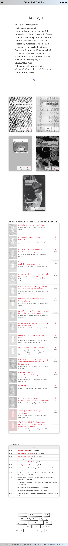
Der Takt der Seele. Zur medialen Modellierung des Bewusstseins (30, 263)
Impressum (60, 544)
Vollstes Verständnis (23, 450)
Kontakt (40, 544)
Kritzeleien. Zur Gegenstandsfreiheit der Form (33, 336)
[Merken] (10, 99)
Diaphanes (34, 2)
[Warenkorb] (66, 2)
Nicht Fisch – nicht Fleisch (24, 462)
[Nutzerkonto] (60, 2)
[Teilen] (34, 80)
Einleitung (22, 385)
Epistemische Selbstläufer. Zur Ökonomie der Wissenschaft (33, 324)
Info (25, 544)
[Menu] (2, 2)
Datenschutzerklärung (49, 544)
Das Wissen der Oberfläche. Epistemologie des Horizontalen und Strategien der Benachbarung (33, 362)
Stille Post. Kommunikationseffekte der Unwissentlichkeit (32, 300)
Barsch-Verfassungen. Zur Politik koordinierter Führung (30, 250)
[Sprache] (63, 2)
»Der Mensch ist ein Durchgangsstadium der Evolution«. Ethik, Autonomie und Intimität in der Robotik (33, 424)
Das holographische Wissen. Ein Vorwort (32, 225)
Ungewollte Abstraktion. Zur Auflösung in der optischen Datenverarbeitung (33, 275)
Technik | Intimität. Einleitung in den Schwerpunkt (31, 412)
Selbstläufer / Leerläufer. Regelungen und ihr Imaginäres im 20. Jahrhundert (33, 312)
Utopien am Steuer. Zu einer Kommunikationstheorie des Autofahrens (33, 399)
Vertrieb (34, 544)
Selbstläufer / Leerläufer (24, 456)
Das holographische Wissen (25, 465)
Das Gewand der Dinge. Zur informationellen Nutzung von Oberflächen (29, 375)
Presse (29, 544)
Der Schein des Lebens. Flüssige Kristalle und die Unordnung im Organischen (32, 287)
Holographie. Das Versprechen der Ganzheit (30, 238)
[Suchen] (5, 2)
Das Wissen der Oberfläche (25, 453)
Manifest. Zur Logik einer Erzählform (31, 347)
